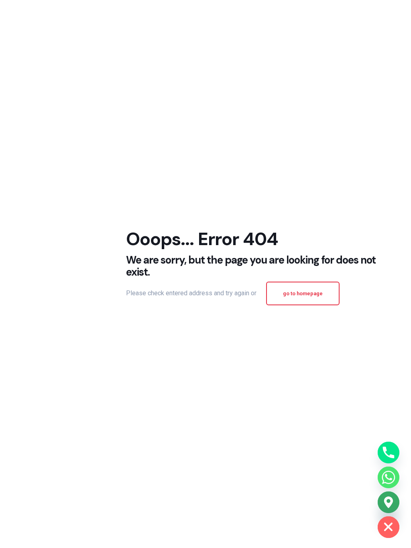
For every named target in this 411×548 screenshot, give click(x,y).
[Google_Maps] (388, 502)
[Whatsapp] (388, 477)
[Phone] (388, 452)
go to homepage (303, 293)
